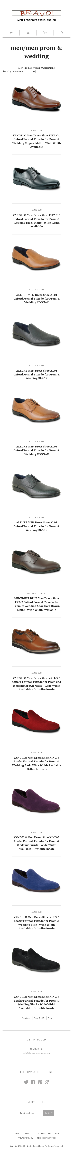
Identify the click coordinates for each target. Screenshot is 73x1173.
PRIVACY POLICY (25, 1138)
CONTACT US (45, 1133)
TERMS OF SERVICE (46, 1138)
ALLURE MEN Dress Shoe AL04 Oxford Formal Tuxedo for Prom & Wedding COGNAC (36, 298)
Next (50, 1018)
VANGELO (36, 130)
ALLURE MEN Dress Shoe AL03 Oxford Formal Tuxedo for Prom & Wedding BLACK (36, 526)
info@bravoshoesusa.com (36, 1052)
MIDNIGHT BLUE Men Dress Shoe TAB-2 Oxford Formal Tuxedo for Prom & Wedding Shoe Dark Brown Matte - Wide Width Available (36, 603)
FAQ (57, 1133)
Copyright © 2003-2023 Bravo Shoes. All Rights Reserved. (36, 1146)
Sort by (7, 71)
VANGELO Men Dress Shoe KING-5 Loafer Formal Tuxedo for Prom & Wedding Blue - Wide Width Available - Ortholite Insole (36, 922)
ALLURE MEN (36, 290)
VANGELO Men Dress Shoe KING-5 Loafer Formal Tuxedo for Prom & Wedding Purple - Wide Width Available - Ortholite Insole (36, 842)
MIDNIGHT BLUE (36, 593)
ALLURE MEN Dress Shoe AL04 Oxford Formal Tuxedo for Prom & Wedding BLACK (36, 374)
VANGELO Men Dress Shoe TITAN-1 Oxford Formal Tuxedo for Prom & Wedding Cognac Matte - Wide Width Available (36, 141)
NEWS (18, 1133)
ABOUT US (30, 1133)
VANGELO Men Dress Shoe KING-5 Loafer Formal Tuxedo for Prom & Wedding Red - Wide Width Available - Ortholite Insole (36, 763)
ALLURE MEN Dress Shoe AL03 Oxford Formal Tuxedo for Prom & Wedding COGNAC (36, 450)
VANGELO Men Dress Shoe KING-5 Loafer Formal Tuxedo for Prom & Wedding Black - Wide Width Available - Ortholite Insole (36, 1002)
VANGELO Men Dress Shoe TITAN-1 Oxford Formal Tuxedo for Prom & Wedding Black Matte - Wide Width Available (36, 220)
